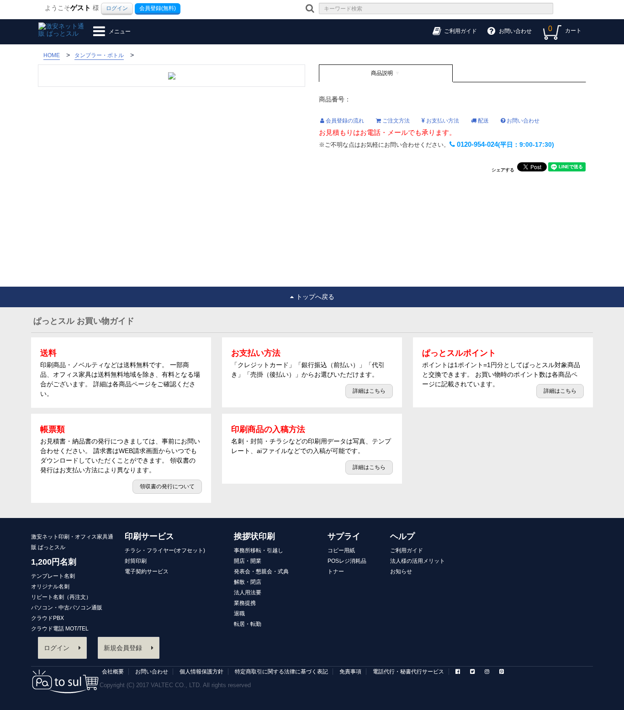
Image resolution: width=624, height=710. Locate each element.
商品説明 (382, 73)
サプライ (344, 536)
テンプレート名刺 (53, 576)
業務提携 (245, 603)
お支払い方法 (442, 120)
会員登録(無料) (157, 8)
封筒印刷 (136, 561)
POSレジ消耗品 (347, 561)
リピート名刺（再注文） (61, 597)
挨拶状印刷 (254, 536)
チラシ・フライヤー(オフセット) (165, 550)
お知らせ (401, 571)
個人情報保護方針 (201, 671)
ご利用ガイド (406, 550)
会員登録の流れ (344, 120)
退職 (239, 613)
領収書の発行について (167, 486)
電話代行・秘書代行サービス (408, 671)
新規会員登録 (123, 647)
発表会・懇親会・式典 (261, 571)
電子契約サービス (147, 571)
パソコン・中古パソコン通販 (66, 607)
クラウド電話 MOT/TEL (60, 628)
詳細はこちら (369, 391)
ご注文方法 (395, 120)
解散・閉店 (247, 582)
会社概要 (113, 671)
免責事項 (350, 671)
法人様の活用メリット (417, 561)
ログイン (117, 8)
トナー (336, 571)
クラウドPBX (47, 618)
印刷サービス (149, 536)
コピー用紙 (341, 550)
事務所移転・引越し (258, 550)
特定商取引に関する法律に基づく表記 (281, 671)
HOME (51, 55)
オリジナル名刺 (50, 586)
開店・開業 (247, 561)
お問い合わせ (522, 120)
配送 (482, 120)
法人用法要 (247, 592)
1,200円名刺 (53, 561)
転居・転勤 (247, 624)
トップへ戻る (315, 296)
